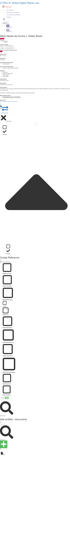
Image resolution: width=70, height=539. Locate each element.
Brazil (6, 41)
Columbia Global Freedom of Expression (9, 101)
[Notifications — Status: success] (4, 19)
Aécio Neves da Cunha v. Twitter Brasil (11, 97)
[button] (1, 107)
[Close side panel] (0, 104)
